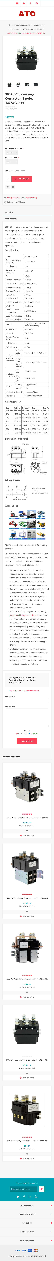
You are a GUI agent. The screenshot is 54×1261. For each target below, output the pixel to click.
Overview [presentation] (9, 212)
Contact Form (11, 157)
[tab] (27, 212)
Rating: (27, 730)
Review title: (10, 696)
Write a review (11, 109)
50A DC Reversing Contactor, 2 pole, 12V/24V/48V (27, 1140)
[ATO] (9, 25)
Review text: (10, 706)
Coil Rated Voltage (13, 148)
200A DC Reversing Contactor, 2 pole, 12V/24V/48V (27, 898)
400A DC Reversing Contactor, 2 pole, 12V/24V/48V (27, 979)
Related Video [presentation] (11, 218)
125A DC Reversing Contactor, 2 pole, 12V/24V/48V (27, 817)
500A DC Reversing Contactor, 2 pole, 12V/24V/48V (27, 1060)
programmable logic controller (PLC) (24, 615)
